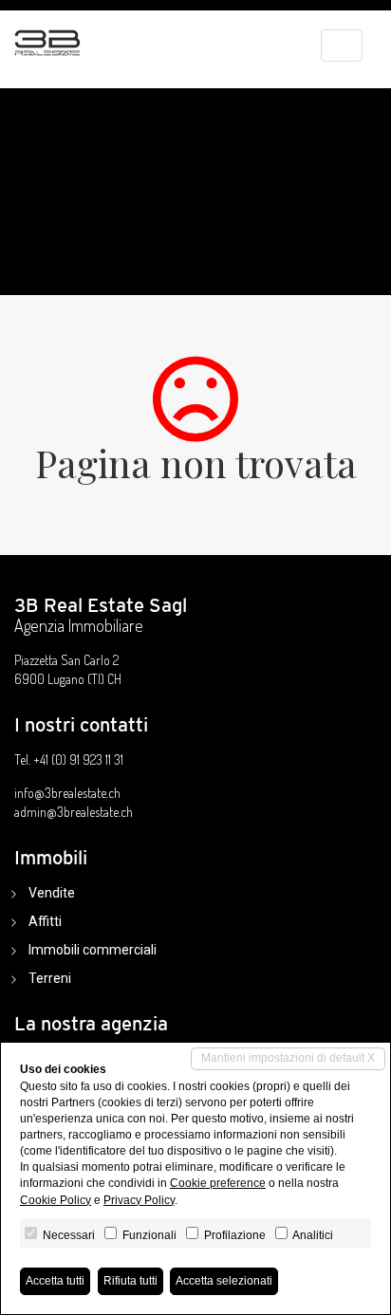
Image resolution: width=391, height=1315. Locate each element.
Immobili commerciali (92, 949)
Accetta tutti (55, 1280)
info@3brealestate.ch (67, 793)
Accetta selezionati (224, 1280)
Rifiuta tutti (130, 1280)
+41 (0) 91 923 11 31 (78, 759)
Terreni (49, 978)
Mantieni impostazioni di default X (288, 1058)
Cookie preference (218, 1183)
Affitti (45, 921)
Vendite (51, 892)
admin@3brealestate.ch (73, 812)
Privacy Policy (139, 1200)
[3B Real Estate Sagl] (47, 33)
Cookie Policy (55, 1200)
